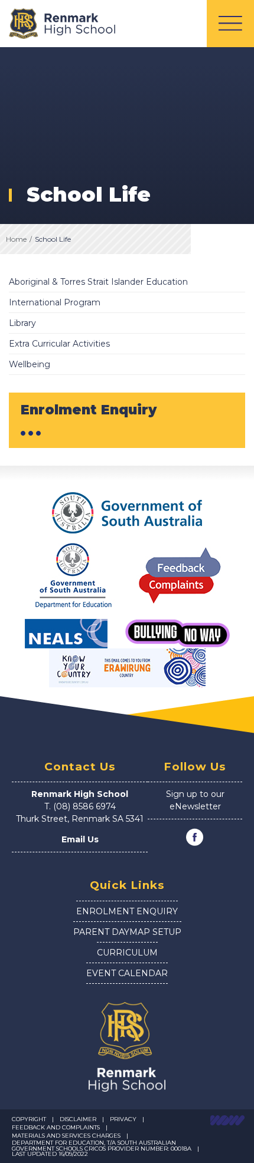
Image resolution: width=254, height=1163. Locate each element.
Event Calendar (127, 973)
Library (22, 323)
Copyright (29, 1119)
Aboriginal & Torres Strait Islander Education (98, 281)
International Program (54, 302)
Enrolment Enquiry (127, 911)
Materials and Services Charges (66, 1135)
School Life (53, 239)
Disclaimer (78, 1119)
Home (16, 239)
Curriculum (127, 952)
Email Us (80, 839)
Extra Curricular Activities (59, 343)
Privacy (123, 1119)
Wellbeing (29, 364)
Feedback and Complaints (56, 1127)
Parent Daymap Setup (127, 932)
